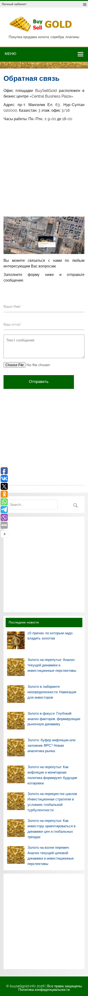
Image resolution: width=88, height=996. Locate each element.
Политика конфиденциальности (44, 990)
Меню (10, 53)
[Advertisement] (44, 169)
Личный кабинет (14, 4)
